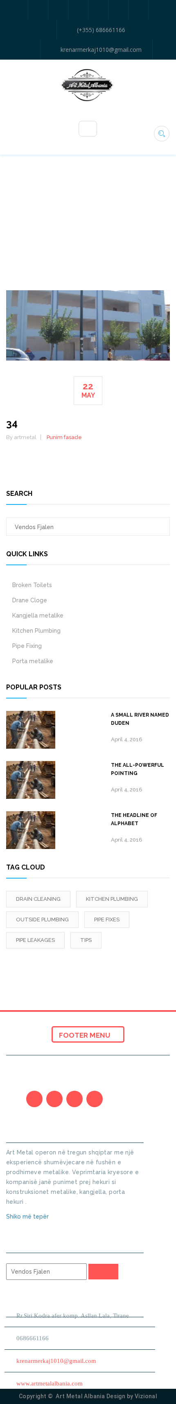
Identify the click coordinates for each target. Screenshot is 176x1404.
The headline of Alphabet (134, 819)
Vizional (146, 1396)
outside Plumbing (42, 919)
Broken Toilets (32, 585)
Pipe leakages (35, 940)
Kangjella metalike (37, 615)
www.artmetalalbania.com (49, 1383)
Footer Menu (85, 1035)
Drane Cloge (29, 600)
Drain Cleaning (38, 899)
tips (86, 940)
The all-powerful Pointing (137, 769)
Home (80, 225)
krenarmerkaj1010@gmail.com (101, 49)
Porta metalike (32, 661)
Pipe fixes (107, 919)
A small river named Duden (140, 719)
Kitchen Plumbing (36, 630)
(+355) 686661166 (101, 30)
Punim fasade (64, 437)
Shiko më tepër (28, 1216)
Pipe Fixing (27, 646)
